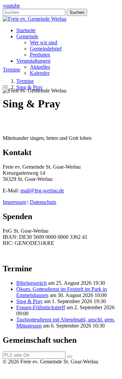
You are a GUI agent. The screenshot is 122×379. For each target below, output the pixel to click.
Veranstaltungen (33, 61)
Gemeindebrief (46, 48)
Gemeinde (27, 36)
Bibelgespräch (31, 283)
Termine (11, 69)
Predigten (40, 55)
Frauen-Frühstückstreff (40, 307)
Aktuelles (40, 67)
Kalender (39, 73)
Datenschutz (43, 202)
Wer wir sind (43, 42)
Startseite (26, 30)
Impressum (14, 202)
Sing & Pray (29, 301)
